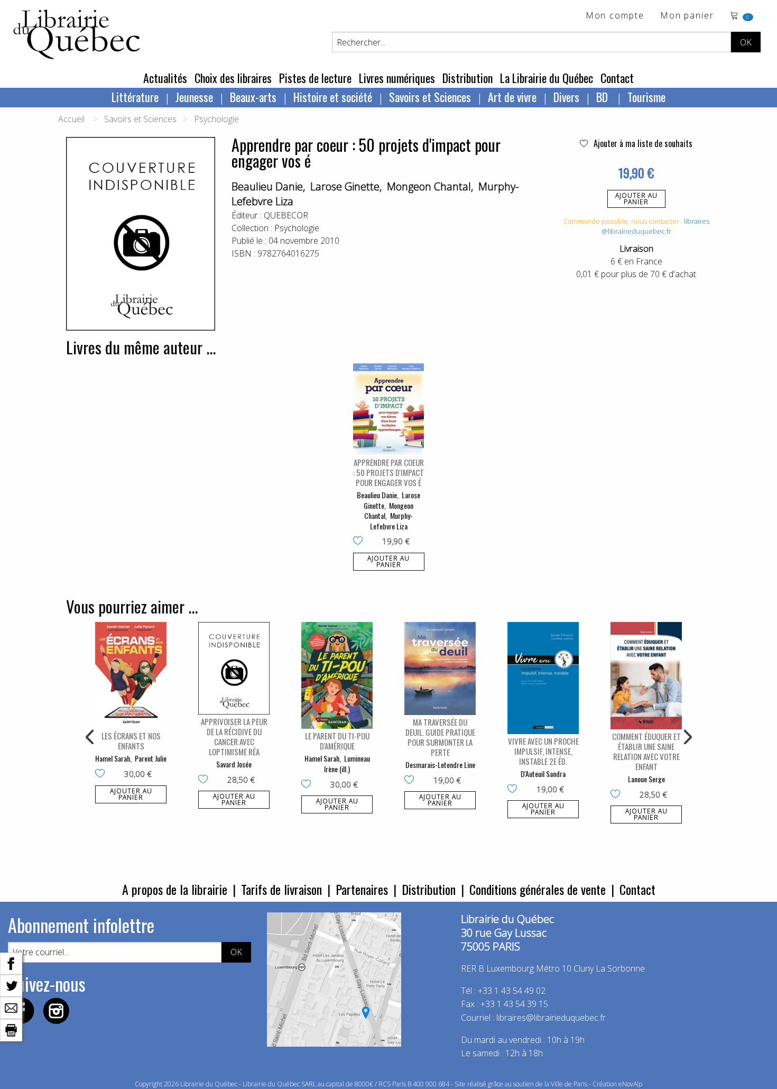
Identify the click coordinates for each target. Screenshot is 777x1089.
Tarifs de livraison (281, 889)
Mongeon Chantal (429, 186)
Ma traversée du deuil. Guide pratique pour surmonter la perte (440, 737)
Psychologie (216, 119)
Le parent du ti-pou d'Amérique (337, 741)
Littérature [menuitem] (135, 96)
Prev (90, 737)
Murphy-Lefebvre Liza (391, 521)
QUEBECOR (286, 215)
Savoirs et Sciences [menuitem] (430, 96)
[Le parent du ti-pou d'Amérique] (337, 675)
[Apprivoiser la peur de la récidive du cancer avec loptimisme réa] (234, 668)
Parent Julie (150, 758)
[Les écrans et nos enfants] (130, 675)
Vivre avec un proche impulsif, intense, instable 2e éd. (543, 751)
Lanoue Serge (646, 778)
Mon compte (615, 16)
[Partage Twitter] (11, 985)
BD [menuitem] (603, 96)
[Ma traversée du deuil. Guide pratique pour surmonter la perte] (440, 668)
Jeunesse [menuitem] (194, 96)
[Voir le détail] (388, 409)
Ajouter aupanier (636, 198)
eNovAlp (630, 1083)
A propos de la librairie (174, 889)
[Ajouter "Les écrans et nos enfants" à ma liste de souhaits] (102, 774)
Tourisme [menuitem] (646, 96)
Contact (617, 78)
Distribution (467, 78)
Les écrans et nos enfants (131, 741)
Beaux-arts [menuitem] (253, 96)
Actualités (165, 78)
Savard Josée (234, 764)
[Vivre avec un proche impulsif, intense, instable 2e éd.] (543, 678)
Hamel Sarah (112, 758)
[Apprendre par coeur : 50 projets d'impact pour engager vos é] (388, 409)
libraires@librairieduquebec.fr (655, 226)
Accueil (71, 119)
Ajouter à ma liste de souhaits (641, 143)
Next (686, 737)
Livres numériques (397, 78)
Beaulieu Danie (267, 186)
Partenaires (362, 889)
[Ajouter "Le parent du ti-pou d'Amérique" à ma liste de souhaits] (308, 785)
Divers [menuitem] (566, 96)
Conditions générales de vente (537, 889)
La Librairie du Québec (546, 78)
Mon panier (687, 16)
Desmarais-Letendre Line (440, 764)
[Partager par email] (11, 1007)
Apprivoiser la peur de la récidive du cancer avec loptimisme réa (234, 736)
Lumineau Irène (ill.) (347, 763)
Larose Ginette (345, 186)
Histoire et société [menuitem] (332, 96)
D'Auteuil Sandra (543, 773)
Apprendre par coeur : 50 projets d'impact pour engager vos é (388, 472)
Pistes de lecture (315, 78)
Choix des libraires (233, 78)
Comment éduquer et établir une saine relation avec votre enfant (646, 751)
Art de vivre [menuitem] (512, 96)
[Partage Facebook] (11, 962)
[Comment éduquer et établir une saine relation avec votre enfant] (646, 675)
